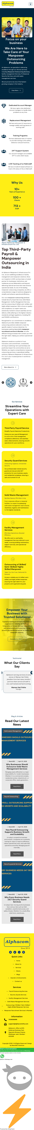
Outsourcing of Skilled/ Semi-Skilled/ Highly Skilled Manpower (15, 566)
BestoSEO (12, 761)
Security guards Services (12, 864)
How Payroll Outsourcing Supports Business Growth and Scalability (17, 832)
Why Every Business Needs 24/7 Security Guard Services (17, 899)
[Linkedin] (23, 952)
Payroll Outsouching (11, 796)
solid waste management (12, 505)
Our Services (17, 402)
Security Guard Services (16, 460)
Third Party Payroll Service (17, 428)
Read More (17, 786)
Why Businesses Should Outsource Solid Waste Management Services (17, 766)
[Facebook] (10, 952)
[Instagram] (19, 952)
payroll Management (21, 434)
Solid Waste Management (17, 495)
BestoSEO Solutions (18, 1045)
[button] (3, 382)
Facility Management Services (14, 528)
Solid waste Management (13, 731)
